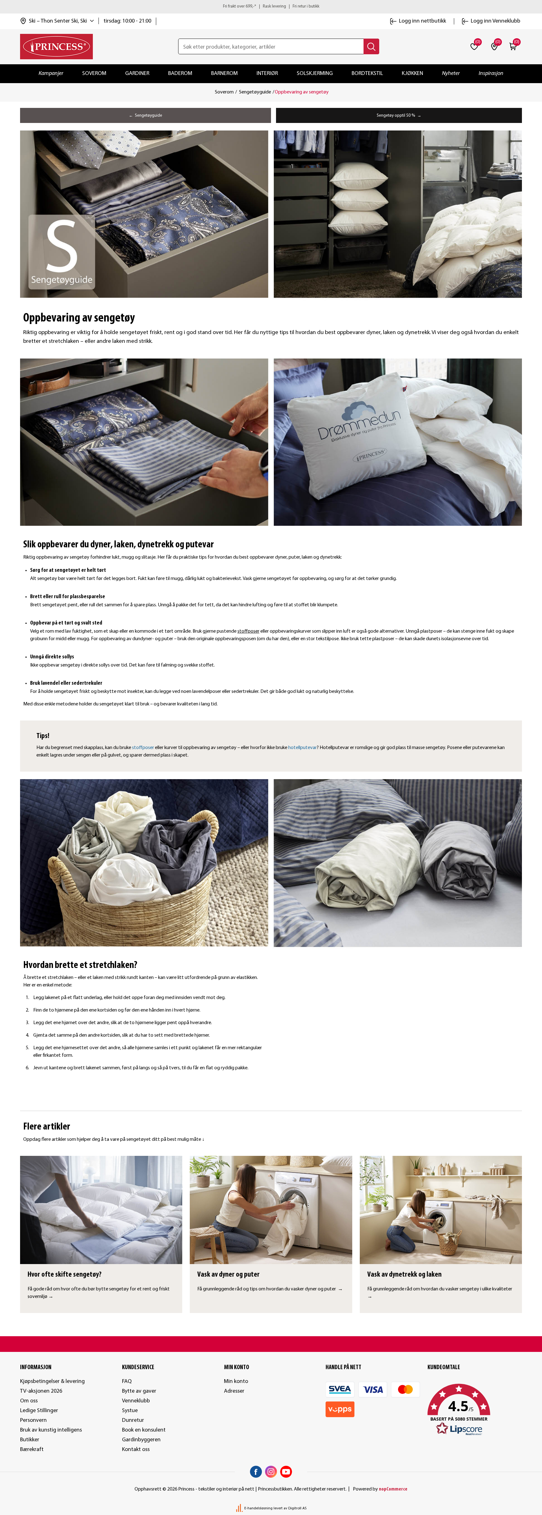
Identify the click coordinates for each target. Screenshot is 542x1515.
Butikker (29, 1440)
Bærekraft (32, 1450)
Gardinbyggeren (141, 1440)
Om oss (29, 1401)
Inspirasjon (491, 74)
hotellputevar (302, 747)
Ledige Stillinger (39, 1411)
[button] (475, 1410)
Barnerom (224, 74)
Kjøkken (412, 74)
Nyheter (451, 74)
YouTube (286, 1472)
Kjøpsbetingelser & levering (52, 1382)
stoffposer (248, 631)
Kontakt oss (136, 1450)
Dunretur (133, 1420)
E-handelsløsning (258, 1508)
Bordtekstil (367, 74)
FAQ (127, 1382)
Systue (130, 1411)
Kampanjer (51, 74)
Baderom (180, 74)
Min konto (236, 1382)
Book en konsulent (144, 1430)
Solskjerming (315, 74)
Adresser (234, 1391)
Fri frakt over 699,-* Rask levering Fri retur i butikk (271, 6)
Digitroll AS (297, 1508)
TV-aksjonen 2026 (41, 1391)
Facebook (256, 1472)
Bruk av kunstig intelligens (51, 1430)
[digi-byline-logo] (240, 1508)
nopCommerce (393, 1489)
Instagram (271, 1472)
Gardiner (137, 74)
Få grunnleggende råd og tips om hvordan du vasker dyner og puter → (270, 1289)
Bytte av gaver (139, 1391)
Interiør (267, 74)
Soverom (94, 74)
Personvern (33, 1420)
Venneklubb (136, 1401)
